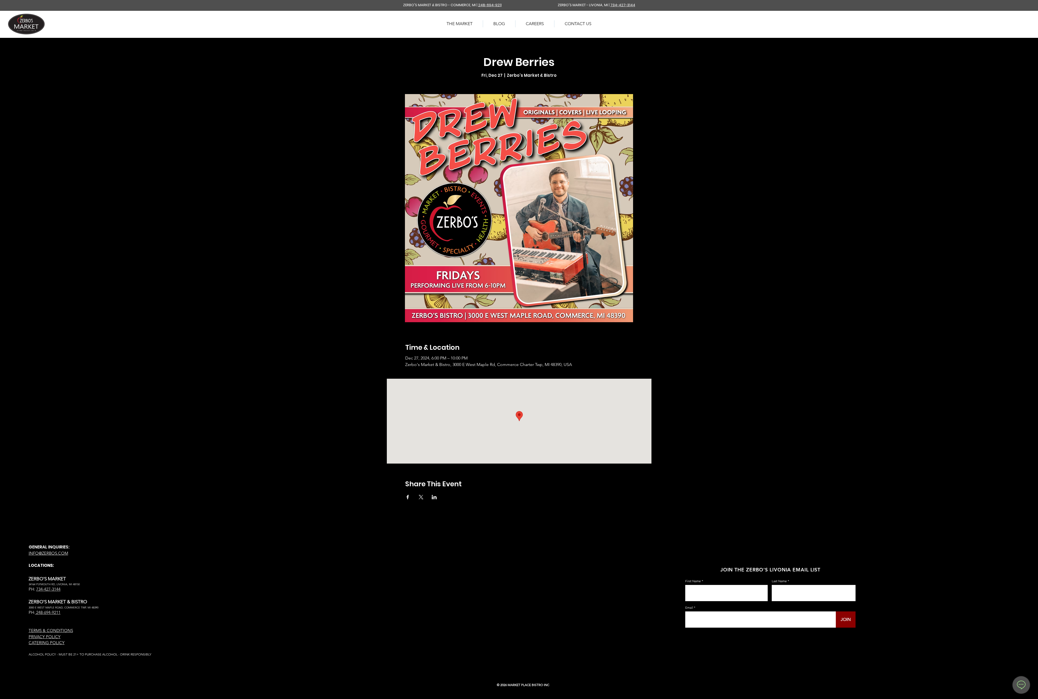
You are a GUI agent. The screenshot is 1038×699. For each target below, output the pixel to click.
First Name (693, 581)
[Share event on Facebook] (407, 497)
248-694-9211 (490, 5)
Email (689, 607)
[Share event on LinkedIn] (434, 497)
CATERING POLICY (47, 642)
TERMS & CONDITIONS (51, 630)
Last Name (779, 581)
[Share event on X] (421, 497)
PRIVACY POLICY (45, 636)
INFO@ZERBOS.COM (48, 553)
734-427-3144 (622, 5)
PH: (32, 612)
